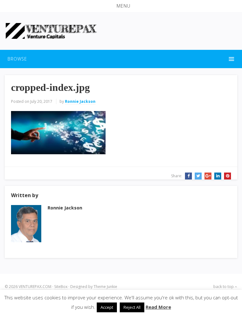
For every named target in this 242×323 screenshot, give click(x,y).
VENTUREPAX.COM (35, 286)
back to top (224, 286)
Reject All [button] (132, 307)
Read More (158, 307)
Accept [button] (107, 307)
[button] (121, 6)
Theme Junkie (105, 286)
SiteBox (60, 286)
